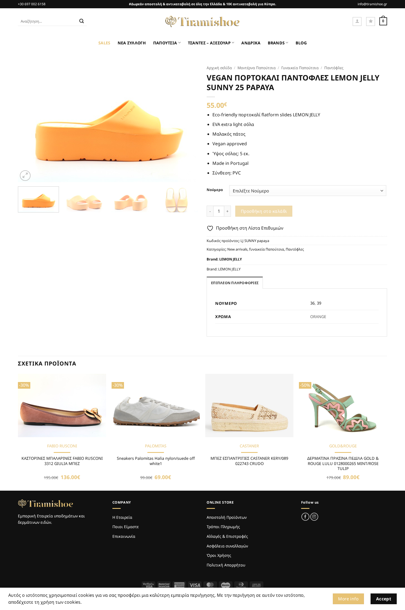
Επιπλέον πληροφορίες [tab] (234, 282)
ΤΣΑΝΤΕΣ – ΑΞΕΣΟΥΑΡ (209, 42)
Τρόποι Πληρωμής (223, 526)
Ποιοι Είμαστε (125, 526)
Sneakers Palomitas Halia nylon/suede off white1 (156, 461)
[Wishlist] (370, 21)
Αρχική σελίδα (219, 67)
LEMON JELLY (230, 259)
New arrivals (237, 249)
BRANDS (276, 42)
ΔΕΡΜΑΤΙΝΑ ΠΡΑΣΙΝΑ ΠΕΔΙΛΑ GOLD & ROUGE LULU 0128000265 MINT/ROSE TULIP (343, 463)
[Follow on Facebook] (305, 517)
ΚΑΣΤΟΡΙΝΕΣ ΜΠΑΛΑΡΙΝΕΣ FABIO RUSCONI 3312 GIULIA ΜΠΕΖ (62, 461)
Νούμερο (215, 190)
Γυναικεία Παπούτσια (299, 67)
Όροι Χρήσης (219, 555)
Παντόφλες (334, 67)
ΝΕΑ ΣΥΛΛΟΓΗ (132, 42)
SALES (104, 42)
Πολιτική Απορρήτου (226, 565)
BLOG (301, 42)
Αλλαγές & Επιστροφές (227, 536)
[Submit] (81, 21)
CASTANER (249, 446)
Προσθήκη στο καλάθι (264, 211)
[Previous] (28, 122)
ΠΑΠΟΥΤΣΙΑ (165, 42)
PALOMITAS (155, 446)
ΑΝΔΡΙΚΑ (250, 42)
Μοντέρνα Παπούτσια (256, 67)
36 (312, 303)
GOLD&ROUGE (343, 446)
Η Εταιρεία (122, 517)
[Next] (188, 122)
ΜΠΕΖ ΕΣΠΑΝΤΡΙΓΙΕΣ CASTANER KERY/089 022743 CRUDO (249, 461)
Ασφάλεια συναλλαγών (227, 546)
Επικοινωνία (123, 536)
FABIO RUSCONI (62, 446)
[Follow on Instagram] (314, 517)
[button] (357, 21)
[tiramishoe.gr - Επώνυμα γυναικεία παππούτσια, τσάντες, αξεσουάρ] (202, 21)
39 (319, 303)
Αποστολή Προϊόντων (227, 517)
